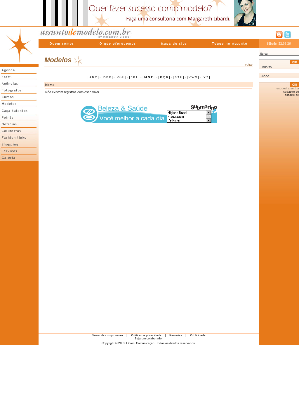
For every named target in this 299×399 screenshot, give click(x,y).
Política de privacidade (146, 335)
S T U (178, 77)
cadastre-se (291, 91)
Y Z (206, 77)
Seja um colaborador (149, 338)
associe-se (292, 94)
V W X (193, 77)
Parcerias (175, 335)
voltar (249, 64)
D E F (107, 77)
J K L (134, 77)
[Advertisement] (19, 250)
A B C (93, 77)
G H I (120, 77)
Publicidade (198, 335)
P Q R (164, 77)
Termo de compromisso (107, 335)
